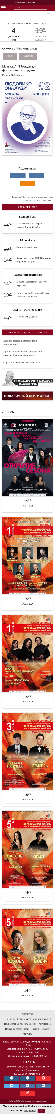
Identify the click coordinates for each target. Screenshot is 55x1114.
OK (41, 1111)
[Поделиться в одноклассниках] (27, 183)
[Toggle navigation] (49, 15)
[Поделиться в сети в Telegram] (36, 175)
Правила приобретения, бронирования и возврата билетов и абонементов (23, 353)
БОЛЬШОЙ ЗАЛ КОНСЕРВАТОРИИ (27, 23)
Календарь (28, 56)
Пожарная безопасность (17, 1029)
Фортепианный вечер (27, 247)
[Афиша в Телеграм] (27, 1093)
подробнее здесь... (45, 200)
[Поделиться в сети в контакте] (18, 175)
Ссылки (35, 1029)
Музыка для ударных (26, 316)
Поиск (10, 56)
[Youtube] (43, 1078)
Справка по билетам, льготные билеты (22, 362)
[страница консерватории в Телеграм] (11, 1078)
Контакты (27, 1034)
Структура (27, 1014)
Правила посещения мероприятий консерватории (20, 342)
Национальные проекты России (20, 1024)
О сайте (46, 1029)
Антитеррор (45, 1024)
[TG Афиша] (27, 1078)
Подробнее (29, 1110)
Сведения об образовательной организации (27, 1019)
